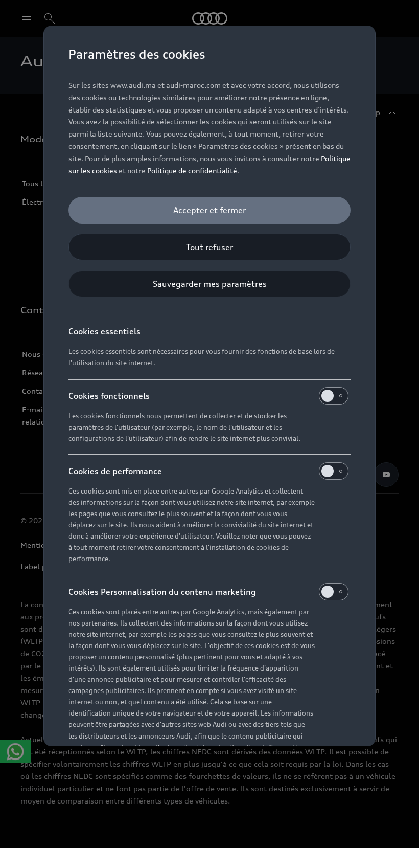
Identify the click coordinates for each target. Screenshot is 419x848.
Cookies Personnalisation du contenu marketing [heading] (162, 592)
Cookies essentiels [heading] (104, 331)
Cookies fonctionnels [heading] (109, 396)
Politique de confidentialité (192, 170)
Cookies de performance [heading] (115, 471)
